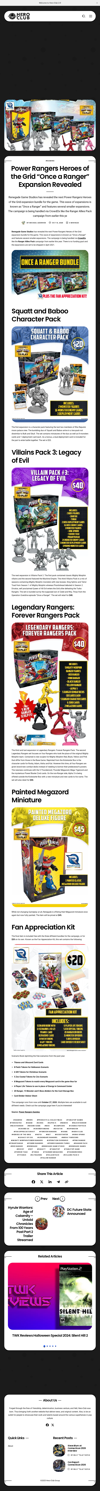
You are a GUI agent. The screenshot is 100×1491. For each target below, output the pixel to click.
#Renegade (32, 1146)
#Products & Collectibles (49, 1120)
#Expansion (72, 1129)
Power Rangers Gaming (29, 1112)
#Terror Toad (21, 1152)
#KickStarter (61, 1134)
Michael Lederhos (37, 223)
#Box (47, 1126)
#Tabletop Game (72, 1149)
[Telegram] (58, 1182)
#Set (30, 1149)
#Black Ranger (79, 1123)
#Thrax (35, 1152)
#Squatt (41, 1149)
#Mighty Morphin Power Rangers (27, 1140)
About (10, 1446)
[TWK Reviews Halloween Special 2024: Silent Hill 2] (50, 1296)
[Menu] (90, 16)
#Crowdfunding (41, 1129)
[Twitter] (41, 1182)
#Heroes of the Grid (21, 1134)
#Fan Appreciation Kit (24, 1132)
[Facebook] (33, 1182)
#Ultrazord (36, 1155)
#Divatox (58, 1129)
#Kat (48, 1134)
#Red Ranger (16, 1146)
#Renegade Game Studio (53, 1146)
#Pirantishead (16, 1143)
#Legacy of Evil (25, 1137)
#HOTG (38, 1134)
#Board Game (33, 1126)
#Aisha (40, 1123)
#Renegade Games (77, 1146)
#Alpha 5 (52, 1123)
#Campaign (59, 1126)
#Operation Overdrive (57, 1140)
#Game (64, 1132)
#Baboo (64, 1123)
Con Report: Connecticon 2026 (77, 1463)
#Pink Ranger (78, 1140)
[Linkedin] (50, 1182)
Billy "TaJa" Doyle (82, 1455)
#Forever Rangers (48, 1132)
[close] (97, 3)
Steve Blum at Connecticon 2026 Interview (77, 1448)
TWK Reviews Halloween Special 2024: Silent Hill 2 (50, 1335)
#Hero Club (77, 1132)
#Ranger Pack (80, 1143)
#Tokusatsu (16, 1123)
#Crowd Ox (23, 1129)
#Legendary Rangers (47, 1137)
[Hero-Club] (19, 16)
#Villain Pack (52, 1155)
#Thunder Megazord (53, 1152)
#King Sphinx (78, 1134)
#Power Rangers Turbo (58, 1143)
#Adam (29, 1123)
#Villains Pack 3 (71, 1155)
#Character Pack (77, 1126)
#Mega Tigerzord (69, 1137)
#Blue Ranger (16, 1126)
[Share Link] (66, 1182)
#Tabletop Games (74, 1120)
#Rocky (20, 1149)
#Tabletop (55, 1149)
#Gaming (50, 161)
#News (29, 1120)
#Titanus (21, 1155)
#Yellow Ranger (48, 1158)
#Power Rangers (35, 1143)
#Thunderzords (74, 1152)
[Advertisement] (50, 39)
